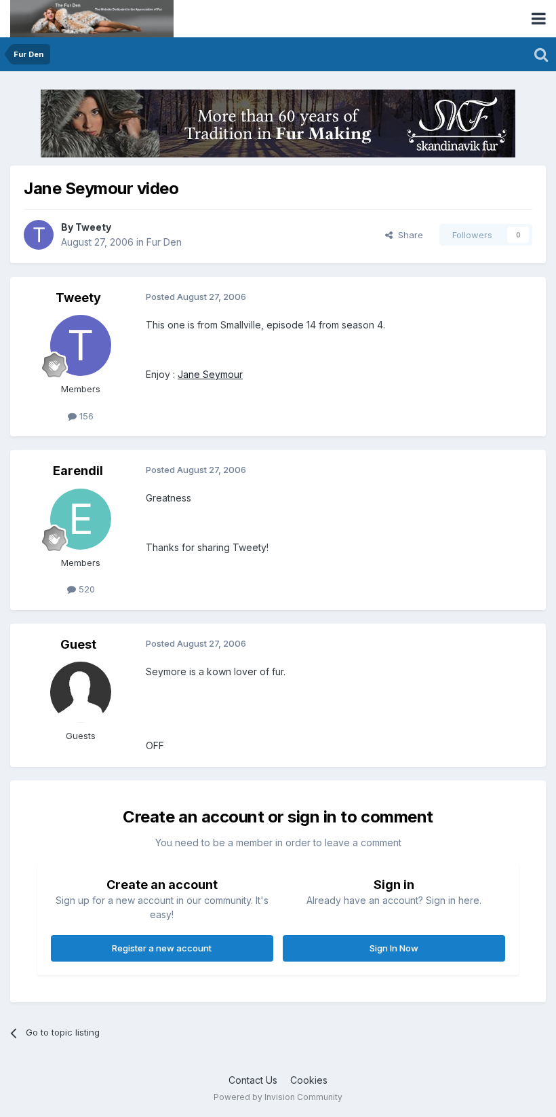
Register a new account (162, 948)
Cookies (308, 1080)
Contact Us (253, 1080)
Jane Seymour (210, 374)
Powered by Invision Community (278, 1097)
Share (408, 234)
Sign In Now (394, 948)
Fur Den (164, 242)
